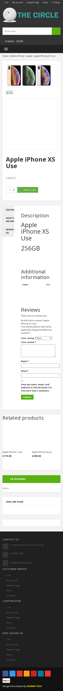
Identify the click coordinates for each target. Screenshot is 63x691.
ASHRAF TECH (34, 686)
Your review (28, 342)
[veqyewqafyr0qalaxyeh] (31, 123)
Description (13, 209)
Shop (45, 2)
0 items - (14, 41)
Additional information (14, 219)
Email (25, 370)
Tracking (56, 2)
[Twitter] (12, 674)
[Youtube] (48, 674)
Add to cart (29, 190)
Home (6, 55)
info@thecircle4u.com (21, 562)
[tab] (8, 210)
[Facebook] (5, 674)
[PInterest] (34, 674)
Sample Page (33, 2)
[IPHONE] (11, 92)
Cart (6, 2)
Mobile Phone (17, 55)
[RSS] (27, 674)
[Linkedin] (41, 674)
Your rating (28, 338)
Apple (29, 55)
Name (25, 361)
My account (17, 2)
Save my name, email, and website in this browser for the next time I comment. (36, 387)
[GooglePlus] (20, 674)
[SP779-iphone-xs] (31, 75)
